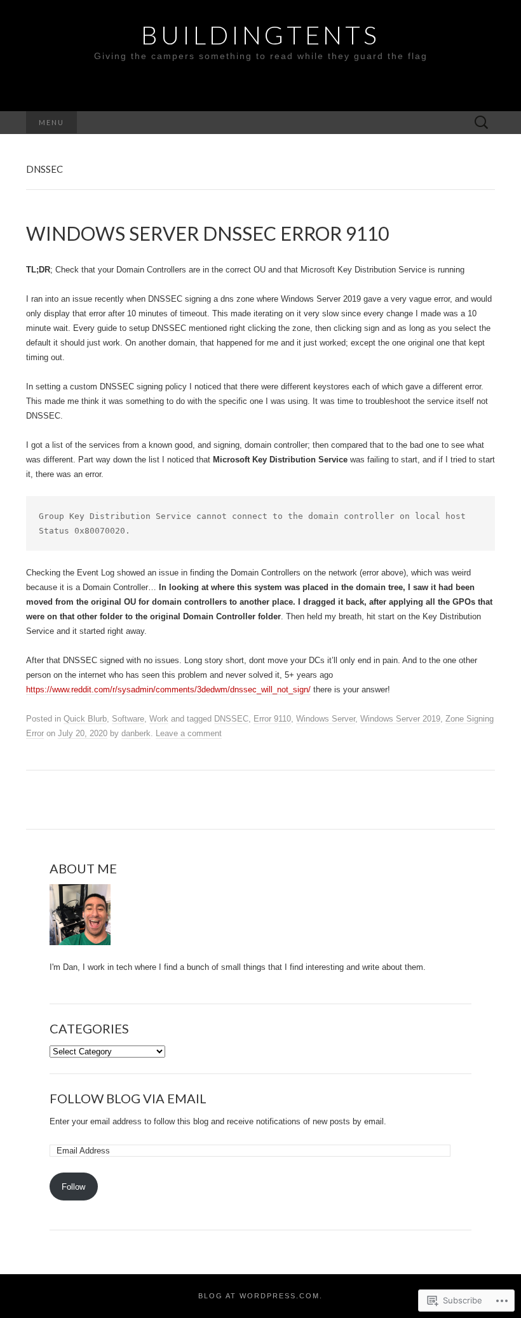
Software (128, 718)
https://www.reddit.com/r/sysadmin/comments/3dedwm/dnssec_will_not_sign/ (168, 689)
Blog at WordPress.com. (260, 1296)
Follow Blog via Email (128, 1098)
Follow (73, 1187)
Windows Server (325, 718)
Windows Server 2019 (400, 718)
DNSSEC (231, 718)
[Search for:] (481, 123)
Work (158, 718)
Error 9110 (272, 718)
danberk (136, 733)
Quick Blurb (85, 718)
